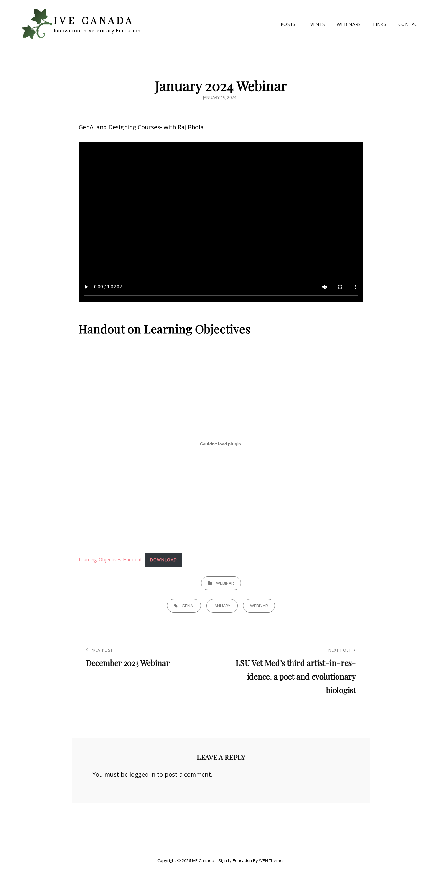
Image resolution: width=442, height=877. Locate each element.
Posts (288, 24)
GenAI (188, 606)
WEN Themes (272, 860)
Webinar (225, 583)
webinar (259, 606)
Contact (409, 24)
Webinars (349, 24)
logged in (142, 774)
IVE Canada (94, 20)
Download (163, 560)
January (222, 606)
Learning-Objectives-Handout (110, 560)
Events (316, 24)
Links (379, 24)
